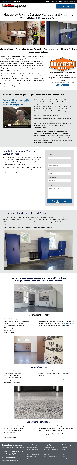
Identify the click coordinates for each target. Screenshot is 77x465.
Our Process (46, 1)
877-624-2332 (11, 458)
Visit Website (62, 84)
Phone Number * (52, 177)
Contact (60, 1)
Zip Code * (50, 169)
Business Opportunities (69, 1)
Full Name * (51, 154)
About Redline (54, 1)
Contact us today (66, 323)
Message (50, 185)
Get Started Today (59, 201)
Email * (50, 162)
